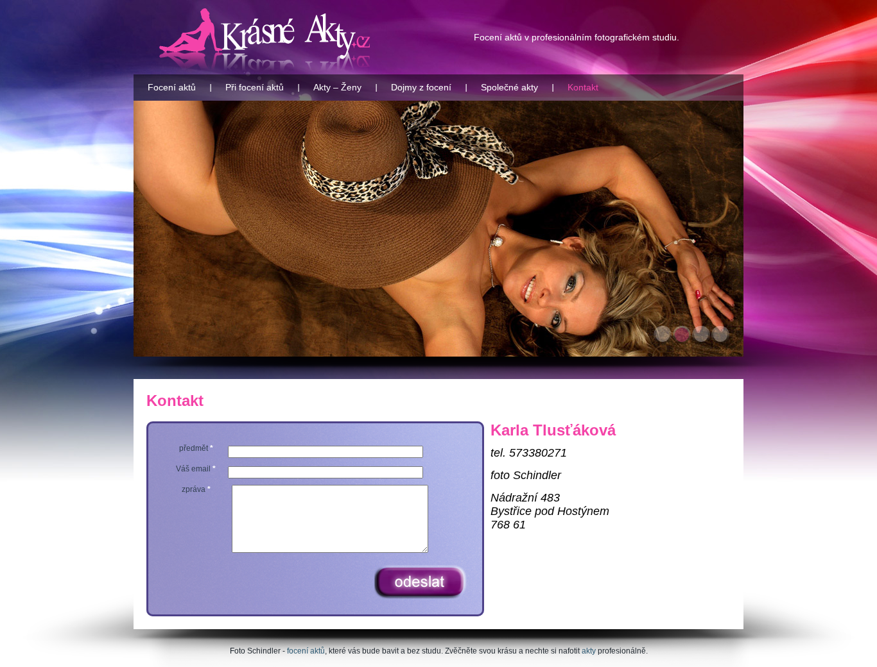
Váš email (196, 468)
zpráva (196, 489)
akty (589, 650)
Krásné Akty (264, 39)
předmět (196, 448)
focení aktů (306, 650)
